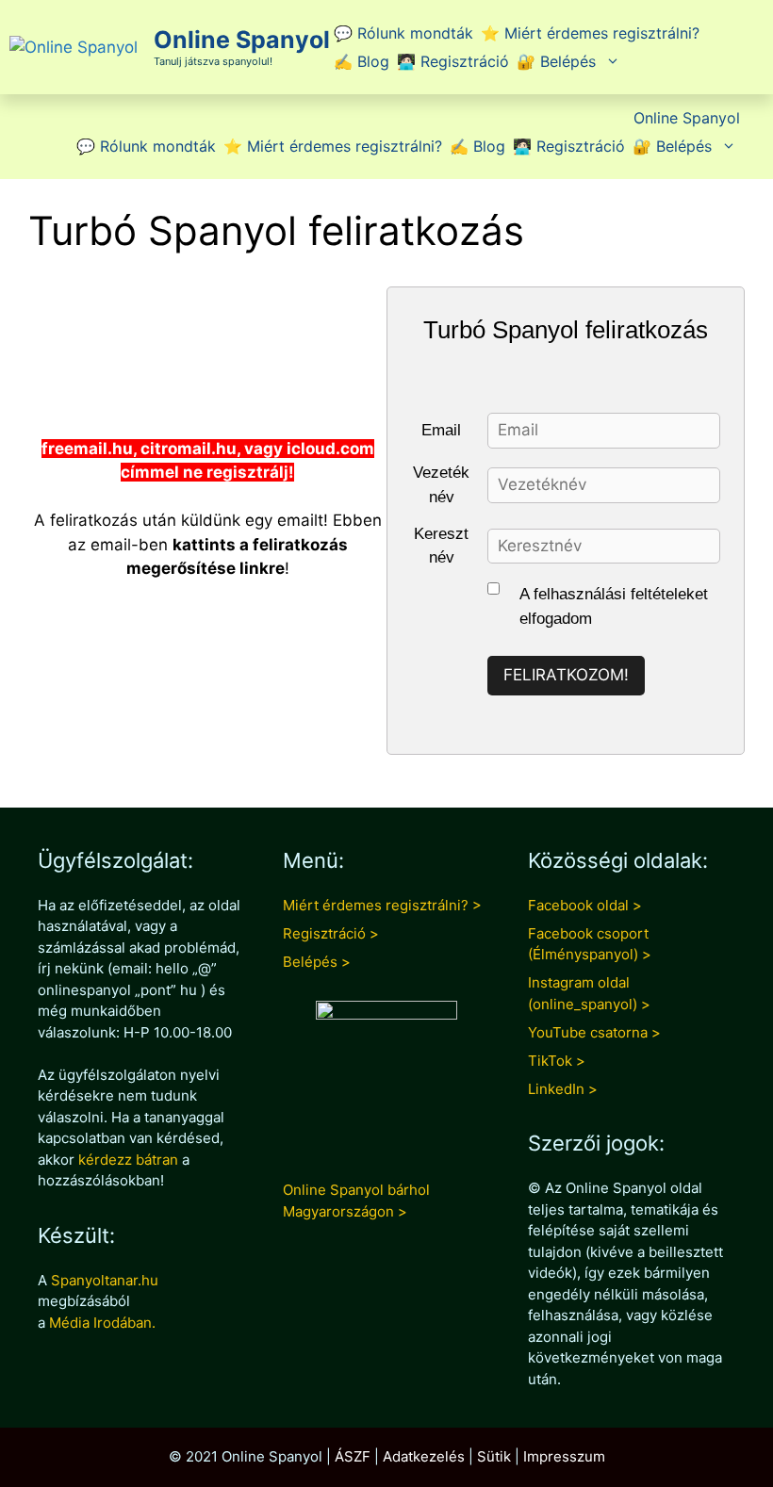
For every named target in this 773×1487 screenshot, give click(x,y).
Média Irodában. (102, 1323)
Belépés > (317, 962)
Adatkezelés (424, 1456)
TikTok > (556, 1061)
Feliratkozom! (566, 674)
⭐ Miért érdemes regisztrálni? (590, 33)
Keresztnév (441, 546)
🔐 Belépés (556, 61)
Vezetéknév (441, 485)
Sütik (494, 1456)
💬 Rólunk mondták (403, 33)
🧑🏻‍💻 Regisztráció (453, 61)
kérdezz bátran (128, 1159)
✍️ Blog (361, 61)
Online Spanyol (242, 39)
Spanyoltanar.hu (104, 1280)
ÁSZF (352, 1456)
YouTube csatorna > (594, 1032)
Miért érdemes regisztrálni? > (382, 905)
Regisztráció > (331, 933)
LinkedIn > (563, 1089)
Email (441, 430)
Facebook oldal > (585, 905)
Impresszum (564, 1456)
